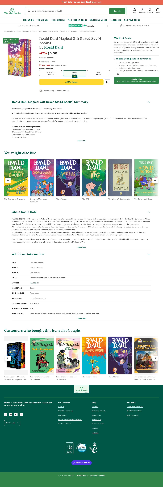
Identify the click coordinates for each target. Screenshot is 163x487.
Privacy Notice (82, 475)
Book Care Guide (132, 415)
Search (117, 11)
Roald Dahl (53, 47)
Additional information (28, 254)
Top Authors (62, 415)
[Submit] (29, 11)
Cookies (95, 428)
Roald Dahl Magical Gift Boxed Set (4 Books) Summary (50, 102)
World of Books (69, 475)
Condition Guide (98, 424)
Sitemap (95, 432)
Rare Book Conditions (134, 411)
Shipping (95, 406)
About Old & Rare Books (135, 406)
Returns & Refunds (98, 411)
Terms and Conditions (97, 475)
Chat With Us (96, 419)
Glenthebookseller (64, 424)
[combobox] (75, 11)
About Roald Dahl (24, 212)
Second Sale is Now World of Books (70, 419)
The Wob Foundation (65, 411)
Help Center (96, 415)
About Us (61, 406)
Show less (82, 141)
